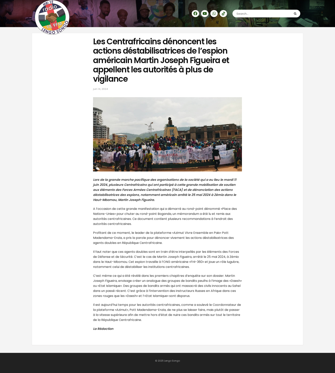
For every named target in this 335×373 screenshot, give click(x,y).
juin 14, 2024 (100, 89)
